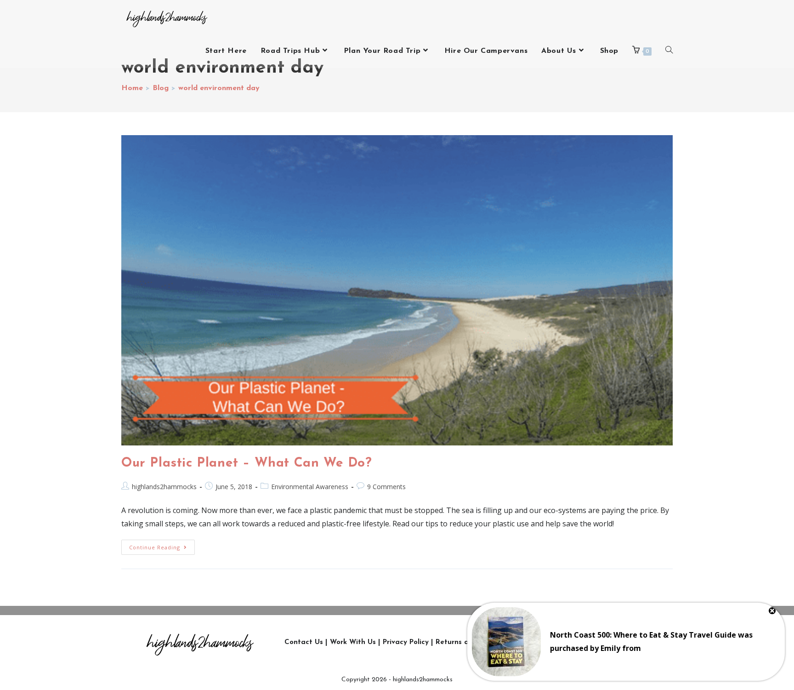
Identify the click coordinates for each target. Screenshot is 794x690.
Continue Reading (162, 545)
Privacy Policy (406, 642)
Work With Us (353, 642)
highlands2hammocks (164, 486)
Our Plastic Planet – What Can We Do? (246, 463)
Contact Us (303, 642)
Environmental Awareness (309, 486)
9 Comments (386, 486)
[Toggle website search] (669, 51)
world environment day (219, 88)
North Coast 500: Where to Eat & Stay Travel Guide (643, 635)
